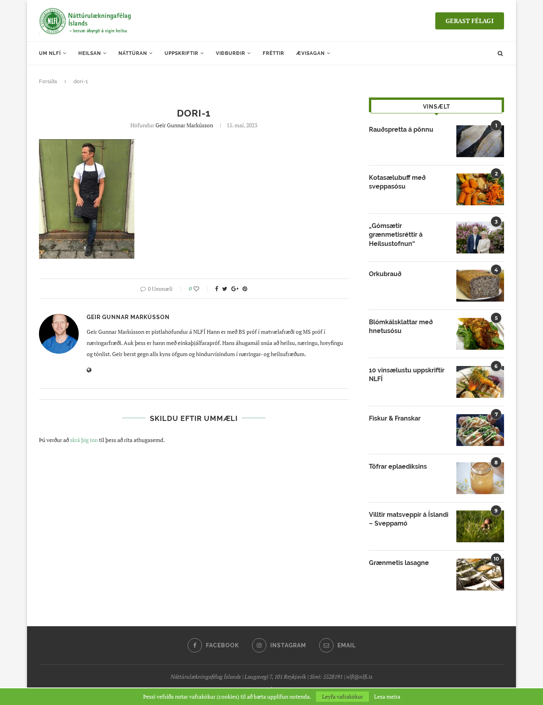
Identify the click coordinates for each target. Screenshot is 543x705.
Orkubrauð (385, 274)
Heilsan (89, 53)
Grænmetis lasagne (399, 563)
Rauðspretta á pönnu (401, 129)
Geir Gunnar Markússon (184, 125)
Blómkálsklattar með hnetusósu (401, 326)
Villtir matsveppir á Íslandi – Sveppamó (408, 519)
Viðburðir (230, 53)
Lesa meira (387, 696)
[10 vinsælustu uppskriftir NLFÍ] (480, 382)
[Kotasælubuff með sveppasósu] (480, 189)
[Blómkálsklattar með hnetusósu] (480, 334)
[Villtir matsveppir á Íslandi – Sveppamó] (480, 526)
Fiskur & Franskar (395, 418)
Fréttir (273, 53)
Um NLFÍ (50, 53)
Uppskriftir (181, 53)
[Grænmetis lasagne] (480, 574)
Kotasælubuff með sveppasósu (397, 182)
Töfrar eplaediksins (398, 466)
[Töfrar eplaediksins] (480, 478)
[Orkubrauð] (480, 286)
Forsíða (48, 81)
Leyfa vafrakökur (342, 696)
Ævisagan (310, 53)
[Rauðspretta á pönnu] (480, 141)
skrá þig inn (84, 440)
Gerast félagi (470, 21)
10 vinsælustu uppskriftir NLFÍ (406, 374)
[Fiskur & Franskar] (480, 430)
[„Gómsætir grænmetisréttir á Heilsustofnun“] (480, 237)
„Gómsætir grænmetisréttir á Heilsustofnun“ (396, 234)
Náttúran (132, 53)
